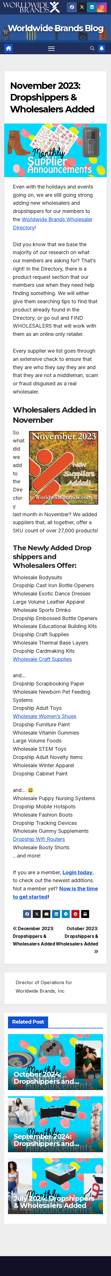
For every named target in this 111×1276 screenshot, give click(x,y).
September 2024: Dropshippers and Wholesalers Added (47, 1143)
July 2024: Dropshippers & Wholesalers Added (54, 1202)
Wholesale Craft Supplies (42, 659)
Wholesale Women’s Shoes (44, 716)
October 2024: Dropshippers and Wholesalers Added (47, 1081)
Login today (77, 872)
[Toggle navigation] (51, 49)
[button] (92, 48)
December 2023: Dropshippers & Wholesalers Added (34, 936)
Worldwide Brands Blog (55, 28)
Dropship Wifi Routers (39, 839)
